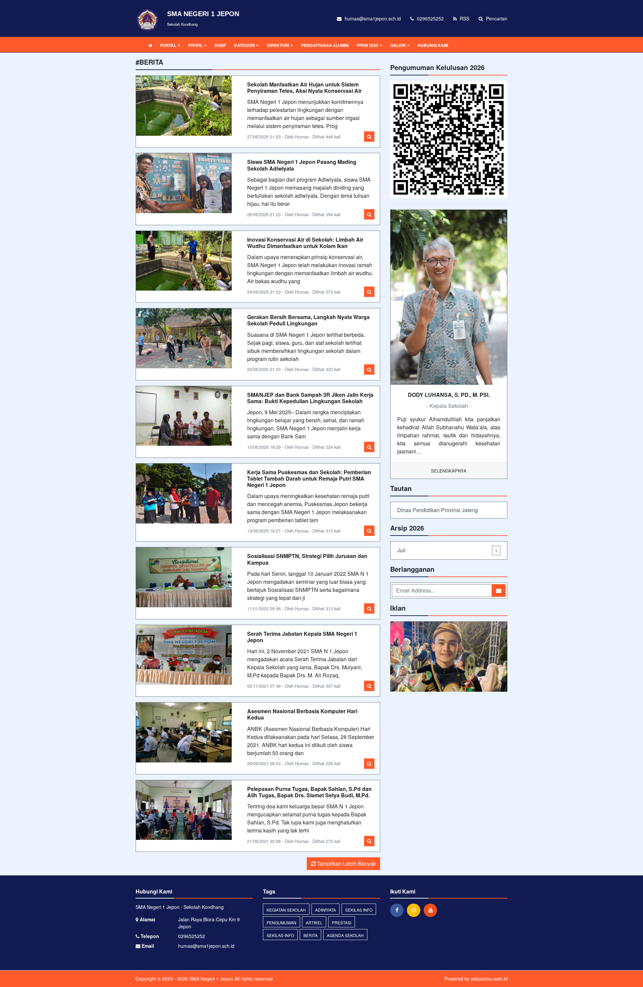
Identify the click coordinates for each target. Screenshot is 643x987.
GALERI (398, 45)
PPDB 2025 (367, 45)
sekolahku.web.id (489, 978)
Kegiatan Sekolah (286, 910)
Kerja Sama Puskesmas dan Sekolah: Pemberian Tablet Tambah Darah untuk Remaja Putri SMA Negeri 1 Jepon (309, 478)
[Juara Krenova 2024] (448, 657)
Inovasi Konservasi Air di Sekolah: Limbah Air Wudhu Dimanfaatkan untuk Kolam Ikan (305, 243)
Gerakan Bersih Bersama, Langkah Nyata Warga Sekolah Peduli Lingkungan (308, 320)
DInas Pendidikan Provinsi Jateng (437, 510)
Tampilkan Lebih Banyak (346, 863)
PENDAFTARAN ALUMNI (325, 45)
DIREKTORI (278, 45)
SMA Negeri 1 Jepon (210, 978)
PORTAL (168, 45)
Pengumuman (281, 922)
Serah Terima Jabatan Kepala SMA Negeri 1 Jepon (302, 637)
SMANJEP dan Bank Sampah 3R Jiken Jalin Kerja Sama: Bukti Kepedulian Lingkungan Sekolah (310, 398)
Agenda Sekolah (345, 935)
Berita (310, 935)
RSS (463, 18)
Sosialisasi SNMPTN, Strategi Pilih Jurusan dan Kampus (307, 559)
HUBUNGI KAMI (433, 45)
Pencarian (496, 18)
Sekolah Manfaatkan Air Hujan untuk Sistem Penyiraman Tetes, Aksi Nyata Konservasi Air (304, 87)
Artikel (314, 922)
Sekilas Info (358, 910)
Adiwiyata (325, 910)
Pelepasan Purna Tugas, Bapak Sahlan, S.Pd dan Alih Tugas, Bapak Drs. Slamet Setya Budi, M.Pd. (309, 792)
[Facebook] (398, 910)
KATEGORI (244, 45)
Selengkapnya (449, 471)
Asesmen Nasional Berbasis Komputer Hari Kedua (302, 714)
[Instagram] (415, 910)
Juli (447, 550)
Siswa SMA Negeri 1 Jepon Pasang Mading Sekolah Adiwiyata (301, 165)
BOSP (220, 45)
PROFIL (195, 45)
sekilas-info (280, 935)
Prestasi (341, 922)
